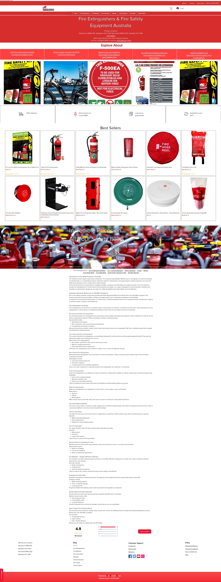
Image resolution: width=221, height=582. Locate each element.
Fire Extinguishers (79, 548)
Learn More (111, 36)
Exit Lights (76, 562)
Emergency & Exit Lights (117, 272)
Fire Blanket (77, 551)
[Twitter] (134, 556)
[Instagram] (143, 556)
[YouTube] (138, 556)
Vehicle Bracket (78, 559)
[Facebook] (130, 556)
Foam (139, 270)
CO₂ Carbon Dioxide (115, 270)
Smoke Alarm (77, 565)
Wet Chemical (130, 270)
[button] (171, 8)
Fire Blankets (101, 272)
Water (145, 270)
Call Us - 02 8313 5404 (99, 40)
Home (75, 545)
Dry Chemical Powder (97, 270)
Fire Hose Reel (88, 272)
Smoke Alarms (133, 272)
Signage (76, 557)
